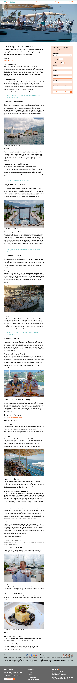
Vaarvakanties (49, 2)
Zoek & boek (31, 669)
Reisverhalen (31, 671)
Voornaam (55, 65)
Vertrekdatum (56, 53)
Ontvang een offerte (61, 91)
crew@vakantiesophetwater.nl (59, 674)
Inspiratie (67, 2)
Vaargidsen (59, 2)
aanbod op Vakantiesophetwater (15, 417)
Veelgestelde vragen (32, 676)
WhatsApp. (49, 661)
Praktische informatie (9, 60)
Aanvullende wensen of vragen (60, 85)
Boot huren (39, 2)
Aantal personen (57, 62)
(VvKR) (19, 659)
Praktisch (30, 672)
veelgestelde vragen (60, 660)
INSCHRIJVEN (8, 679)
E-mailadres (55, 75)
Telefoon (55, 80)
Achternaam (55, 70)
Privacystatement (32, 677)
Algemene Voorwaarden (33, 679)
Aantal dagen (56, 59)
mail (71, 660)
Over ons (30, 674)
